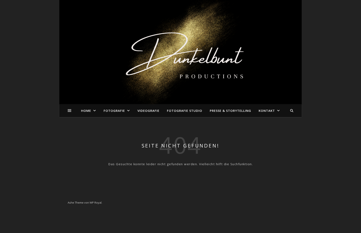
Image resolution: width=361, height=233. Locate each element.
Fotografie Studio (184, 110)
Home (86, 110)
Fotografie (114, 110)
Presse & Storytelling (230, 110)
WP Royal (96, 202)
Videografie (148, 110)
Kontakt (267, 110)
